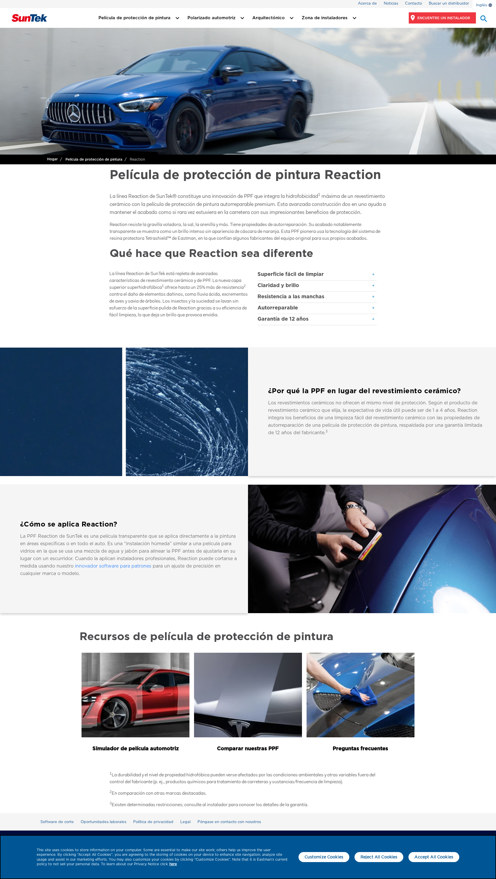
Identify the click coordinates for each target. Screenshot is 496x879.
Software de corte (57, 822)
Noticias (391, 3)
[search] (483, 18)
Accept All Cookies (433, 857)
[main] (248, 857)
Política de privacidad (153, 822)
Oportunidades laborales (103, 822)
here (173, 864)
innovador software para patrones (113, 566)
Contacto (413, 3)
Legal (185, 822)
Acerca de (367, 3)
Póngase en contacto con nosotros (229, 822)
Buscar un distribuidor (449, 3)
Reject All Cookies (379, 857)
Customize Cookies (324, 857)
